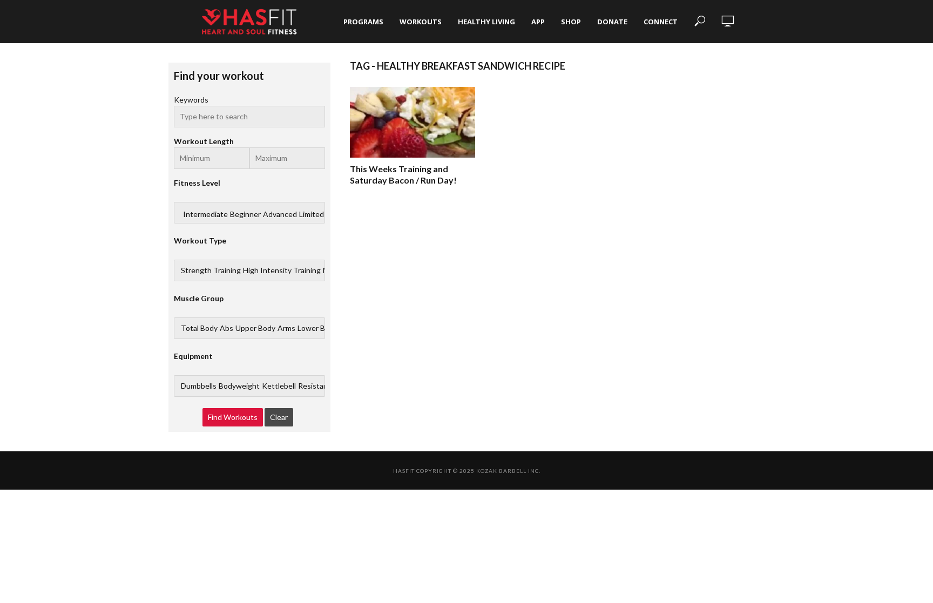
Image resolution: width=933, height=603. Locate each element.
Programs (363, 21)
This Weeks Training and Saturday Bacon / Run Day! (403, 175)
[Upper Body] (255, 328)
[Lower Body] (317, 328)
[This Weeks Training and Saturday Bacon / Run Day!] (412, 122)
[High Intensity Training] (282, 270)
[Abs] (226, 328)
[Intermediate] (205, 214)
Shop (571, 21)
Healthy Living (486, 21)
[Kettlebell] (279, 386)
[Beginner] (245, 214)
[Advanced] (280, 214)
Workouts (421, 21)
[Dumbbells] (199, 386)
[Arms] (286, 328)
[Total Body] (199, 328)
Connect (661, 21)
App (538, 21)
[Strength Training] (211, 270)
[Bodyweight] (239, 386)
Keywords (191, 99)
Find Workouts (233, 417)
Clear (279, 417)
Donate (612, 21)
